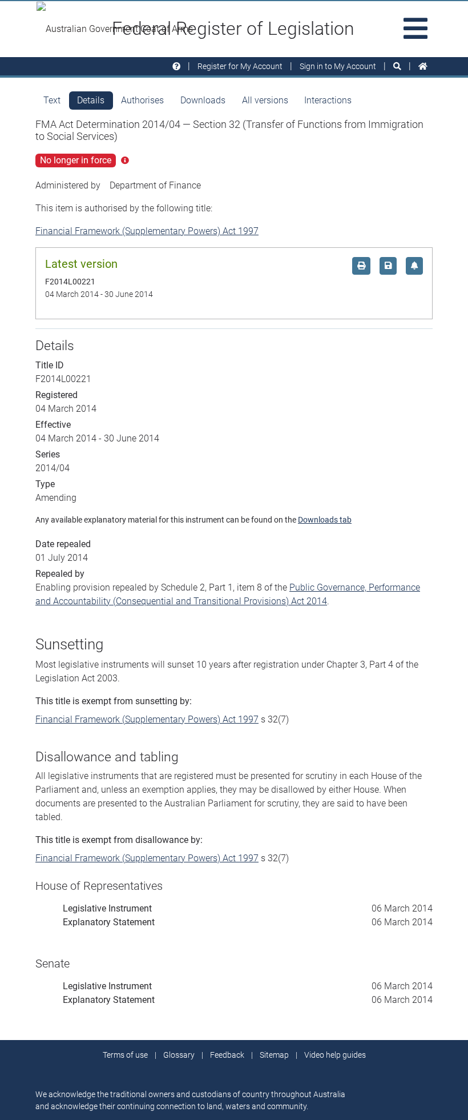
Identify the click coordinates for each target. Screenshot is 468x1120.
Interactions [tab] (328, 100)
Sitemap (274, 1054)
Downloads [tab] (202, 100)
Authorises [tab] (142, 100)
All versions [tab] (265, 100)
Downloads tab (325, 519)
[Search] (397, 66)
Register (240, 66)
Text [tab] (51, 100)
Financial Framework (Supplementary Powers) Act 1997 (147, 231)
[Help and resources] (176, 66)
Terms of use (125, 1054)
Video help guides (335, 1054)
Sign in (338, 66)
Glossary (179, 1054)
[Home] (423, 66)
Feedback (227, 1054)
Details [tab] (90, 100)
